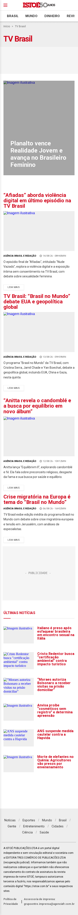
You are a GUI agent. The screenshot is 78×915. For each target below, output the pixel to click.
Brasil (12, 16)
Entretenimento (34, 826)
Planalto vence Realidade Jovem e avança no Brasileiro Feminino (38, 154)
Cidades (57, 826)
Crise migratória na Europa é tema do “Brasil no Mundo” (36, 499)
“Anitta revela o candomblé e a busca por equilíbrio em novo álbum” (37, 405)
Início (6, 26)
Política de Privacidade (10, 901)
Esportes (29, 820)
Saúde (44, 832)
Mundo (31, 16)
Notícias (10, 820)
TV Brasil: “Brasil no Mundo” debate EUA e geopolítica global (36, 301)
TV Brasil (20, 26)
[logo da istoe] (39, 5)
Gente (12, 826)
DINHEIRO (52, 16)
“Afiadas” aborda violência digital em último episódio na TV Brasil (37, 200)
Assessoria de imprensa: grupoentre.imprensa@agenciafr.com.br (49, 901)
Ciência (27, 832)
